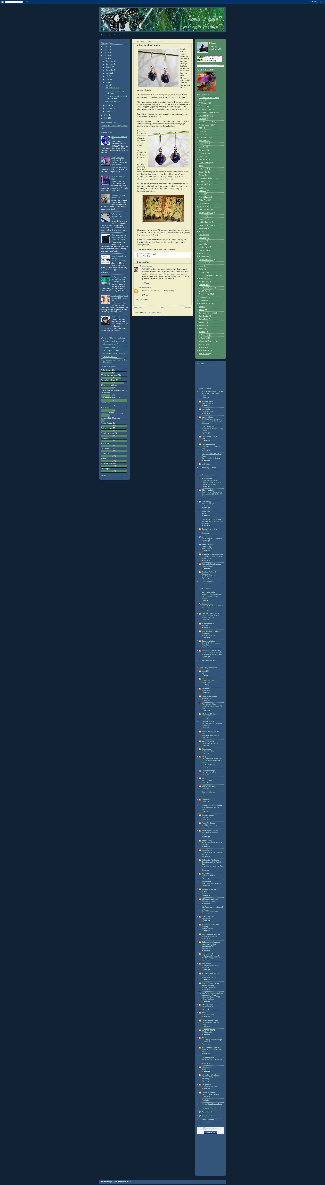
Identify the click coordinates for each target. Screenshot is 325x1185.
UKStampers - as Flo (111, 350)
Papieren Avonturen (209, 696)
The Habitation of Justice (211, 519)
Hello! (204, 1069)
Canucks (202, 150)
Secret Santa (204, 285)
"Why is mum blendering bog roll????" (116, 216)
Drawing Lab (203, 184)
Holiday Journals (205, 222)
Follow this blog (210, 1132)
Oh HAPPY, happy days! (210, 911)
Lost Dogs (202, 238)
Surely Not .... (206, 893)
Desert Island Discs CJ (207, 178)
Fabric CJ (202, 191)
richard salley (207, 1116)
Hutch (204, 513)
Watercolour (203, 338)
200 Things (205, 531)
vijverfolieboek (207, 698)
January (109, 111)
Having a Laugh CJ (206, 213)
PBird (204, 1038)
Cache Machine (208, 582)
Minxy (144, 266)
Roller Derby (203, 278)
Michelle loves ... (208, 401)
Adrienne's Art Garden (210, 899)
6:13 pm (145, 295)
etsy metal (206, 689)
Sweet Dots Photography (210, 735)
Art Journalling (204, 116)
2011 (106, 55)
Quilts (201, 269)
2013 (106, 49)
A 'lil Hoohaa (207, 478)
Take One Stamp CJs (207, 313)
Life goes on (206, 1085)
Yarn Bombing (204, 350)
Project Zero (203, 263)
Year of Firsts (204, 354)
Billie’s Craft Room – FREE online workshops (211, 998)
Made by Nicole (208, 815)
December (110, 61)
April (107, 85)
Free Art (202, 194)
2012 (106, 52)
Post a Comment (142, 300)
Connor (201, 175)
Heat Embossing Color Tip (211, 958)
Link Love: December (209, 772)
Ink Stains (205, 679)
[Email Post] (154, 254)
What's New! (206, 691)
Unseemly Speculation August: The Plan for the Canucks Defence (212, 596)
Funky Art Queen (208, 823)
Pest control (115, 317)
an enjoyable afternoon (210, 1087)
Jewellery (146, 256)
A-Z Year (202, 106)
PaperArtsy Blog (208, 1112)
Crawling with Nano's (209, 576)
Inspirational (207, 964)
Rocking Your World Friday (208, 275)
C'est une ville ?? (207, 948)
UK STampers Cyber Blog (212, 1048)
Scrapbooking (204, 281)
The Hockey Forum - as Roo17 (114, 354)
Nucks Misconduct (209, 592)
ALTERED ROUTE (208, 1030)
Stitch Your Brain (207, 780)
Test (203, 794)
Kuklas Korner (207, 604)
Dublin (201, 188)
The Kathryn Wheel (209, 704)
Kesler (201, 231)
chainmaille (203, 159)
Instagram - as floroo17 (111, 347)
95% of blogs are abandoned (212, 539)
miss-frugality (207, 1067)
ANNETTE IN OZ (208, 741)
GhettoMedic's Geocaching (212, 554)
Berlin (201, 131)
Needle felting (204, 247)
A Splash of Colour (209, 714)
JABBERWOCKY (208, 917)
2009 (106, 115)
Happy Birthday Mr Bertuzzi (211, 458)
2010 (106, 58)
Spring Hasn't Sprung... (209, 977)
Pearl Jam (202, 253)
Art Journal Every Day (207, 112)
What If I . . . (206, 1013)
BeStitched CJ (204, 137)
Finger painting (207, 817)
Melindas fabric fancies (211, 934)
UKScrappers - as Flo (111, 344)
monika (145, 287)
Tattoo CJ (202, 322)
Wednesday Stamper (206, 341)
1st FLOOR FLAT (208, 722)
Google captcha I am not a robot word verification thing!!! (212, 420)
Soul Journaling (207, 1032)
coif (200, 166)
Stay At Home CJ (205, 294)
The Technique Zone (210, 1020)
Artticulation (206, 882)
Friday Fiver (203, 200)
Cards (201, 156)
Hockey (202, 216)
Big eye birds (206, 919)
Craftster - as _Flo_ (110, 357)
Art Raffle (202, 119)
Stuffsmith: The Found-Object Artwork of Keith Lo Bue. (212, 862)
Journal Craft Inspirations (212, 1104)
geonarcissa (206, 537)
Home (103, 35)
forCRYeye (206, 464)
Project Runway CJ (206, 260)
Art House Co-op (205, 109)
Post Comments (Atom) (152, 312)
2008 (106, 118)
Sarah (213, 43)
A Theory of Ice (208, 623)
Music (201, 244)
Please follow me (207, 566)
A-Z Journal (203, 103)
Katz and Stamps (208, 792)
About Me (112, 35)
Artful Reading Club (206, 122)
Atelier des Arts (207, 716)
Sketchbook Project (206, 288)
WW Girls (202, 347)
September (110, 70)
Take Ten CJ (203, 316)
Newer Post (137, 308)
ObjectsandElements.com (212, 805)
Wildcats (202, 344)
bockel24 (205, 671)
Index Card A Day (205, 225)
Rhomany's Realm (209, 468)
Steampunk (203, 297)
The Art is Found (208, 1092)
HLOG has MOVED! (208, 635)
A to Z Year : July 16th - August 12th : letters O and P (119, 298)
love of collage (207, 417)
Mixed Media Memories (210, 743)
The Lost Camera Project (210, 1094)
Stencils (202, 300)
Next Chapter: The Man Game (212, 655)
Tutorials (202, 332)
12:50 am (145, 283)
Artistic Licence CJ (206, 125)
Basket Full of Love (208, 751)
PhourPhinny (207, 841)
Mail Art (202, 241)
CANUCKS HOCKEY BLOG (212, 614)
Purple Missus (207, 874)
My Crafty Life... (208, 850)
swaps (201, 307)
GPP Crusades (204, 209)
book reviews (204, 141)
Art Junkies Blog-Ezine (211, 1075)
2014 (106, 46)
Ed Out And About (209, 490)
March (108, 105)
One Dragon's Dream (210, 831)
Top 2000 (202, 328)
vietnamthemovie (208, 444)
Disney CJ (203, 181)
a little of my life (208, 427)
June (108, 79)
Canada (202, 147)
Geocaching (123, 35)
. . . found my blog (208, 1014)
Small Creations (208, 1120)
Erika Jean (206, 512)
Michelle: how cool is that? (212, 392)
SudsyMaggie (207, 502)
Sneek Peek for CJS (208, 765)
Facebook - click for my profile (114, 341)
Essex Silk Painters (208, 876)
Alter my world (207, 1005)
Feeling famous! (207, 403)
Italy (203, 673)
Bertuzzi (202, 134)
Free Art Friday (204, 197)
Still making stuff (207, 1007)
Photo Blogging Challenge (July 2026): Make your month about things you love (212, 482)
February (109, 108)
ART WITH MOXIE (209, 786)
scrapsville (206, 409)
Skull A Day (203, 291)
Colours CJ (203, 172)
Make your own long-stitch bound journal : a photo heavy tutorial (119, 237)
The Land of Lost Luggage (212, 1108)
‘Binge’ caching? (207, 549)
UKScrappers (204, 335)
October (109, 67)
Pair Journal (203, 250)
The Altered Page (208, 771)
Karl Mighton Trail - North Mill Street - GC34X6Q (212, 557)
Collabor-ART (204, 169)
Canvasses (203, 153)
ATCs (201, 128)
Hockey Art (203, 219)
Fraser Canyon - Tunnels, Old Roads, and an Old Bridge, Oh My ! (212, 494)
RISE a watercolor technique (211, 883)
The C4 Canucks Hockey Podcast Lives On (210, 617)
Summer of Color (205, 303)
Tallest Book (203, 319)
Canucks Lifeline (208, 641)
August (108, 73)
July (107, 76)
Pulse (201, 266)
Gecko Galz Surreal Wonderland (208, 682)
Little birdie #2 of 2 (112, 88)
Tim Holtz (205, 1100)
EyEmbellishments (209, 1057)
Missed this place (208, 411)
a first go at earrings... (113, 101)
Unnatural (205, 625)
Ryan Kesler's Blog (209, 661)
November (110, 64)
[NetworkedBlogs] (210, 1128)
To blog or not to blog (209, 987)
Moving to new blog (208, 901)
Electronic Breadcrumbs (211, 564)
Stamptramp (206, 749)
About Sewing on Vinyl (209, 825)
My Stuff (205, 778)
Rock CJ (202, 272)
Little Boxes (203, 235)
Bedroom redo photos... (210, 936)
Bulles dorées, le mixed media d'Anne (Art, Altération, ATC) (211, 944)
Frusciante (203, 203)
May (107, 82)
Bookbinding (203, 144)
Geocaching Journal (209, 529)
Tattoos (201, 325)
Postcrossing (204, 256)
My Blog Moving (207, 928)
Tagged (201, 310)
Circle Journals (204, 163)
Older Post (188, 308)
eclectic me (206, 800)
